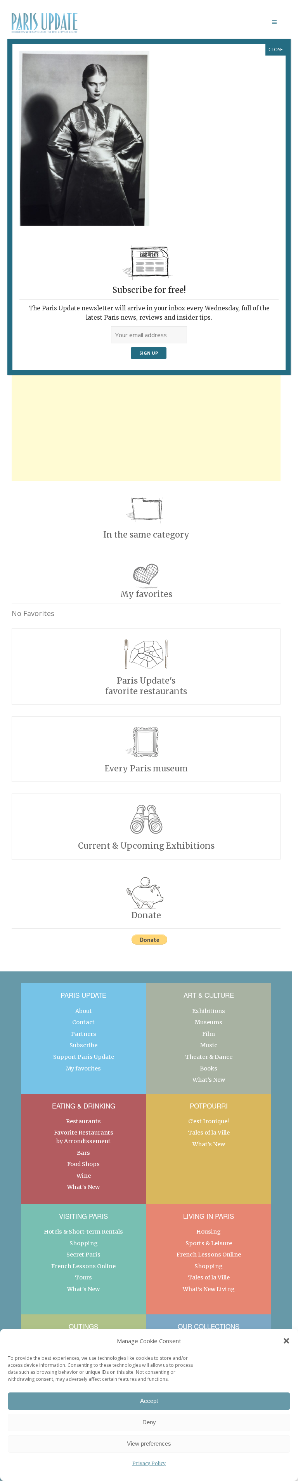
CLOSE (275, 49)
